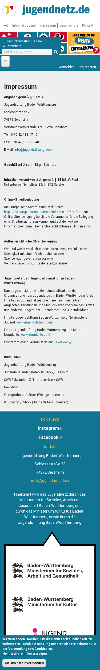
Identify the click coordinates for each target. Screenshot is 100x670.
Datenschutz (69, 25)
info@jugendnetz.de (50, 480)
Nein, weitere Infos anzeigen (24, 654)
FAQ (6, 25)
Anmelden (67, 67)
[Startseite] (9, 9)
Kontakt (87, 25)
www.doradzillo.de (35, 335)
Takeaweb (62, 342)
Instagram (50, 428)
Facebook (50, 437)
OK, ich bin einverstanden (24, 663)
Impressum (47, 25)
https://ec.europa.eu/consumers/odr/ (32, 212)
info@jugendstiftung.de (33, 150)
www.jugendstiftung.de (35, 322)
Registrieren (87, 67)
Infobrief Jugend (24, 25)
